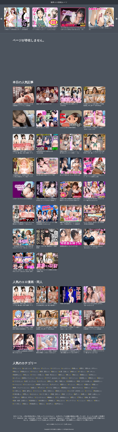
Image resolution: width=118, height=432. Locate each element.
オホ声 (50, 404)
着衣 (61, 375)
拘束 (74, 371)
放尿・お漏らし (94, 394)
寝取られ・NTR (27, 397)
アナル (34, 371)
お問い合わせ (68, 424)
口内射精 (71, 381)
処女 (54, 371)
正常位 (93, 375)
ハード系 (17, 404)
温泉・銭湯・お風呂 (20, 400)
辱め (16, 371)
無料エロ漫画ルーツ (59, 2)
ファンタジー (29, 384)
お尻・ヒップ (30, 381)
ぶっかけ (66, 368)
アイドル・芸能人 (53, 387)
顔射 (87, 387)
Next (117, 19)
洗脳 (88, 384)
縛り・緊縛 (60, 381)
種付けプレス (78, 387)
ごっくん (82, 400)
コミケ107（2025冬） (76, 391)
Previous (1, 19)
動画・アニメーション (21, 387)
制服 (75, 368)
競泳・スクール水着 (84, 381)
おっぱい (27, 368)
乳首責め (98, 391)
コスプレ (42, 381)
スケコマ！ (61, 424)
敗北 (42, 404)
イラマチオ (18, 381)
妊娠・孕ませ (51, 375)
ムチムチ (55, 384)
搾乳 (26, 394)
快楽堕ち (17, 375)
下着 (80, 397)
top (47, 424)
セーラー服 (44, 394)
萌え (80, 384)
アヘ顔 (82, 371)
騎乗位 (84, 375)
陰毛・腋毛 (27, 391)
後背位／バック (28, 378)
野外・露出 (45, 371)
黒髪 (95, 384)
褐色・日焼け (49, 391)
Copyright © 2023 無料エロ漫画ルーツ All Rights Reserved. (59, 429)
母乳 (73, 397)
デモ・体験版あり (62, 397)
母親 (25, 404)
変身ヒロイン (61, 391)
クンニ (71, 384)
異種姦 (52, 400)
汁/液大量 (17, 394)
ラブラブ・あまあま (52, 378)
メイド (89, 391)
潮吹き (92, 378)
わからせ (34, 394)
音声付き (59, 404)
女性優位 (43, 400)
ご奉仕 (16, 397)
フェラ (45, 368)
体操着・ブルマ (42, 384)
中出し (17, 368)
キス (94, 387)
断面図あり (66, 387)
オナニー (74, 378)
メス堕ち (17, 391)
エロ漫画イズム (53, 424)
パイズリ (55, 368)
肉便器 (83, 378)
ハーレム (17, 384)
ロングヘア (71, 400)
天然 (97, 400)
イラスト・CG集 (37, 375)
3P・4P (91, 371)
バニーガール (40, 397)
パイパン (38, 391)
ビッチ (16, 378)
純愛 (84, 394)
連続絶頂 (98, 381)
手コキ (42, 387)
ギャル (40, 378)
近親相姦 (33, 400)
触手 (76, 394)
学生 (26, 375)
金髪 (33, 387)
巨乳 (37, 368)
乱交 (100, 378)
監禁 (63, 384)
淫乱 (90, 400)
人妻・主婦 (64, 371)
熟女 (75, 375)
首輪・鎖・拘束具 (91, 397)
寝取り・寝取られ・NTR (88, 368)
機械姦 (51, 397)
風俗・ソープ (67, 394)
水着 (65, 378)
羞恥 (51, 381)
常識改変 (34, 404)
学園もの (25, 371)
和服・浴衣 (55, 394)
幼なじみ (61, 400)
